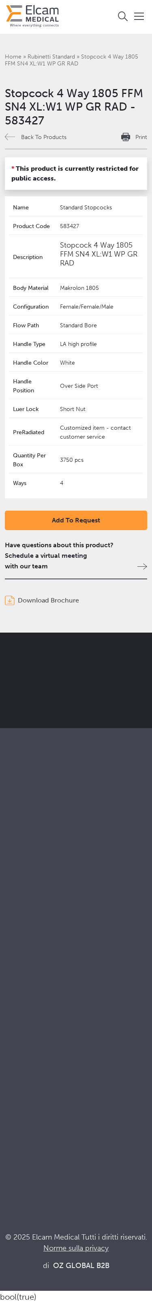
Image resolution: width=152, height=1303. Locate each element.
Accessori (19, 875)
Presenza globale (30, 1023)
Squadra (16, 1034)
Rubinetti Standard (51, 56)
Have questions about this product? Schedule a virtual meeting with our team (59, 555)
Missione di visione (32, 1001)
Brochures (20, 1097)
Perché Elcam (25, 990)
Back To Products (43, 137)
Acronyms (20, 1129)
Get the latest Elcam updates (73, 693)
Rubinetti (18, 853)
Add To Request (76, 520)
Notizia (15, 1140)
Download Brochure (48, 600)
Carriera (17, 1044)
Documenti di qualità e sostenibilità (56, 1108)
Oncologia (20, 949)
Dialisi (13, 927)
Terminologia (24, 1118)
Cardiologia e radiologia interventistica (61, 938)
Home (13, 56)
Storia (13, 1055)
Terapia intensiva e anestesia (45, 916)
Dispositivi (20, 864)
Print (141, 137)
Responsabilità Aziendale (41, 1012)
